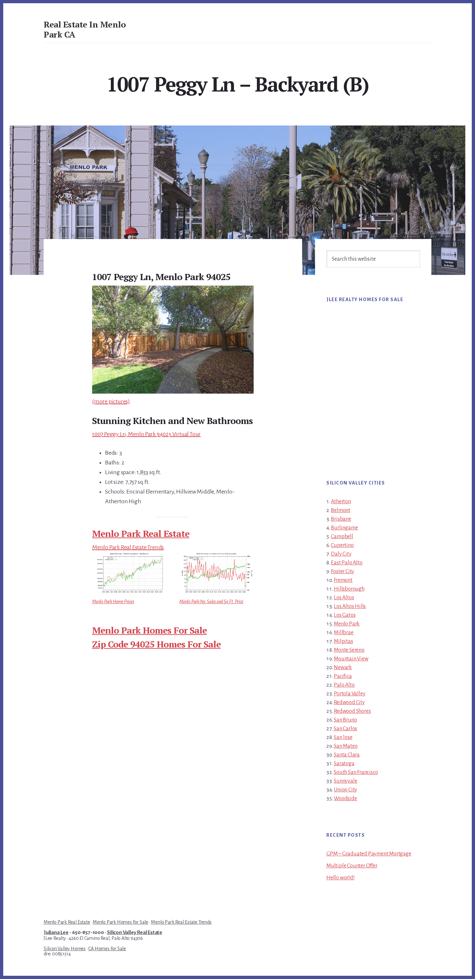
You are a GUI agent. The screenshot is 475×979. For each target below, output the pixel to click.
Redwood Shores (352, 711)
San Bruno (345, 720)
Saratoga (344, 764)
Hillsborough (349, 589)
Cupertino (342, 545)
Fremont (343, 580)
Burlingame (344, 528)
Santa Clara (347, 755)
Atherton (341, 502)
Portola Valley (349, 694)
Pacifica (343, 676)
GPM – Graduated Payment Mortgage (368, 854)
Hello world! (340, 878)
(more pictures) (111, 401)
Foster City (342, 571)
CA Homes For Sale (107, 948)
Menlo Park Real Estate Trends (128, 547)
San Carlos (345, 729)
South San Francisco (356, 772)
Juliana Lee (56, 932)
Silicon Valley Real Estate (134, 932)
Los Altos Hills (350, 606)
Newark (343, 667)
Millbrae (343, 633)
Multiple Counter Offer (351, 866)
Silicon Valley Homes (65, 948)
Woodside (345, 798)
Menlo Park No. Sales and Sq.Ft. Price (211, 601)
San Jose (343, 737)
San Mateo (345, 746)
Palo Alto (344, 685)
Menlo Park (347, 624)
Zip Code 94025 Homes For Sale (156, 644)
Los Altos (344, 598)
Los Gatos (344, 615)
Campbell (342, 536)
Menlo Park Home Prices (113, 601)
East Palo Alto (346, 563)
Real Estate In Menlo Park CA (85, 29)
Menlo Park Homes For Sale (149, 630)
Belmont (340, 510)
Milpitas (343, 641)
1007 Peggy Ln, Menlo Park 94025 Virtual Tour (146, 434)
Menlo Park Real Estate (140, 533)
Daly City (341, 554)
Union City (345, 790)
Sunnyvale (345, 781)
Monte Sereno (349, 650)
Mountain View (351, 659)
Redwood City (349, 702)
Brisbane (341, 519)
